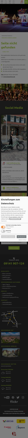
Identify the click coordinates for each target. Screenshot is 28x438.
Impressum (3, 221)
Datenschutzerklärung (15, 219)
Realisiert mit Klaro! (22, 239)
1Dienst (8, 228)
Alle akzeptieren (22, 236)
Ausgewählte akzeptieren (8, 236)
